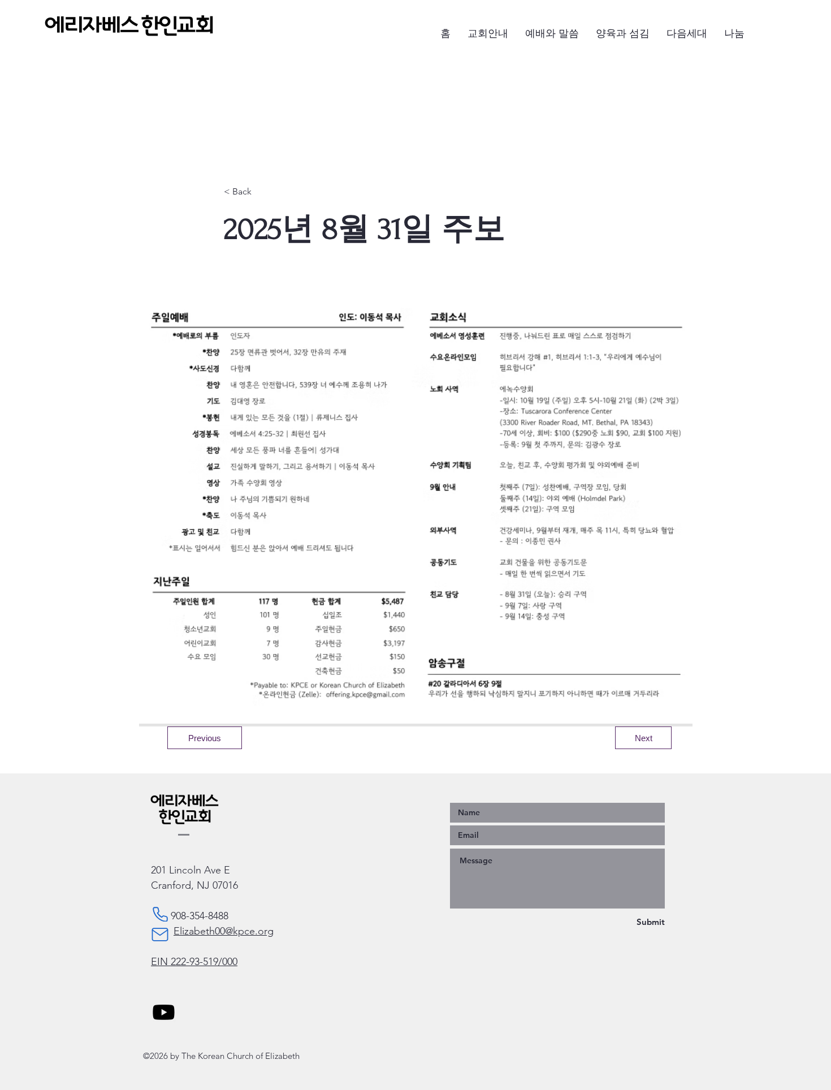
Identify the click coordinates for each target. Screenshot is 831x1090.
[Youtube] (163, 1012)
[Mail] (160, 934)
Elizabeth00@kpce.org (224, 931)
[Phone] (160, 914)
